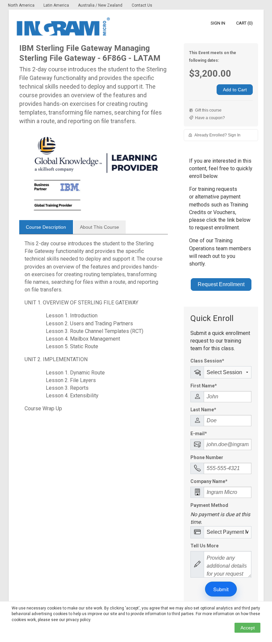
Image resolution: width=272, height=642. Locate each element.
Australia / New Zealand (100, 5)
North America (21, 5)
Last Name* (203, 409)
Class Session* (207, 360)
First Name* (203, 385)
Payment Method (209, 505)
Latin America (56, 5)
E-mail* (198, 433)
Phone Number (206, 457)
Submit (221, 589)
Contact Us (142, 5)
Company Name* (209, 481)
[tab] (46, 227)
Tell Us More (204, 545)
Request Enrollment (221, 284)
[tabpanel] (93, 329)
